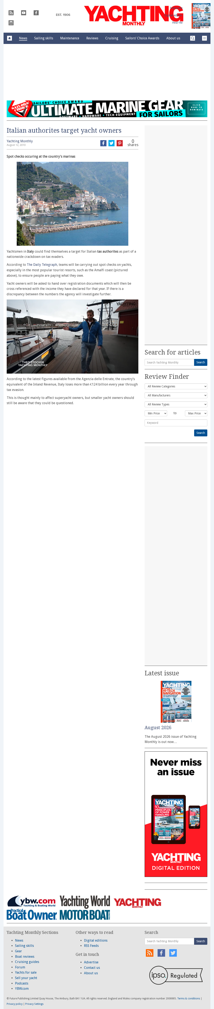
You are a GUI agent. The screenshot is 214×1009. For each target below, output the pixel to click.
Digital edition (173, 15)
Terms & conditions (188, 998)
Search (200, 362)
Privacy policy (15, 1004)
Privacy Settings (34, 1004)
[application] (72, 336)
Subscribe (176, 8)
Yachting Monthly (20, 141)
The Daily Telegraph (42, 265)
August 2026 (158, 727)
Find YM (177, 22)
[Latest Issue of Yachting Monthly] (201, 16)
